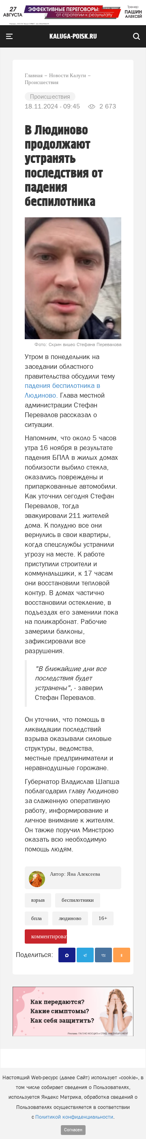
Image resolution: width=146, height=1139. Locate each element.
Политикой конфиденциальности (74, 1117)
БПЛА (36, 918)
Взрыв (38, 900)
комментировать (49, 936)
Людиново (70, 918)
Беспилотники (78, 900)
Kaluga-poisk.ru (73, 36)
